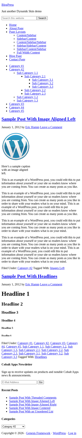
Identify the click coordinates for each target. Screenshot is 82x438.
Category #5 (13, 346)
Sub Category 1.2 (55, 346)
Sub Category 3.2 (52, 353)
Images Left (57, 268)
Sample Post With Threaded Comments (32, 397)
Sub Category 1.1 (33, 346)
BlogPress (8, 4)
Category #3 (57, 343)
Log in (72, 433)
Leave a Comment (51, 127)
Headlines (41, 357)
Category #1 (25, 343)
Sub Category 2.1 (29, 350)
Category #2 (25, 268)
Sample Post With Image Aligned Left (39, 119)
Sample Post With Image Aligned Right (32, 404)
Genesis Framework (38, 433)
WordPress (59, 433)
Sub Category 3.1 (29, 353)
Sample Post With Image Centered (29, 408)
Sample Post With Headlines (29, 276)
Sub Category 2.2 (52, 350)
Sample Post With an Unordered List (31, 411)
